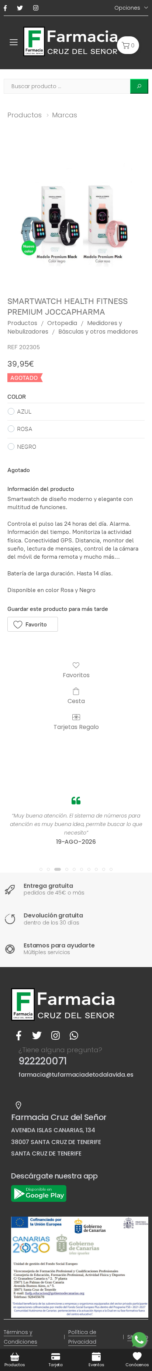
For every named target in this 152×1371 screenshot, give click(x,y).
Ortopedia (62, 323)
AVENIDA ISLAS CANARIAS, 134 (53, 1130)
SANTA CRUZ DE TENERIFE (46, 1153)
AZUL (24, 411)
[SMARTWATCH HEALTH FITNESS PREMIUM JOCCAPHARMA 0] (76, 216)
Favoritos (76, 675)
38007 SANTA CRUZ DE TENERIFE (56, 1142)
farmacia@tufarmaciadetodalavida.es (76, 1074)
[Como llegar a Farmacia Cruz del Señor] (18, 1105)
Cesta (76, 701)
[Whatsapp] (73, 1035)
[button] (128, 45)
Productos (24, 115)
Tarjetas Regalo (76, 726)
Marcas (64, 115)
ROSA (24, 428)
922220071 (42, 1061)
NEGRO (26, 446)
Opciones (127, 7)
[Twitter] (21, 8)
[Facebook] (7, 8)
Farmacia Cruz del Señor (59, 1117)
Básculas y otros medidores (98, 331)
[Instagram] (37, 8)
